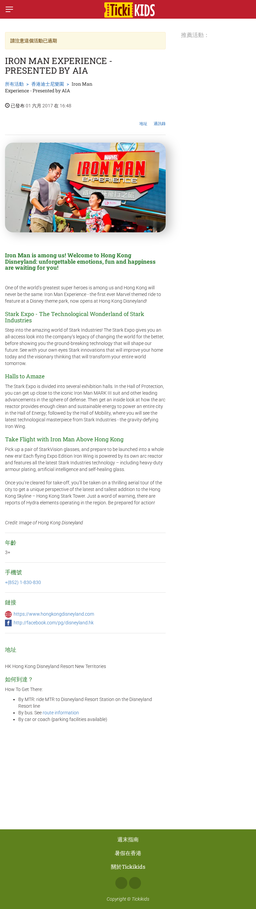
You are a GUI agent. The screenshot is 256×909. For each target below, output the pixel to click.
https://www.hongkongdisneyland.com (54, 614)
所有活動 (14, 84)
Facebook (121, 883)
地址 (143, 123)
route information (61, 712)
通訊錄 (160, 123)
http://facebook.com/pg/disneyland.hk (54, 622)
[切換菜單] (9, 9)
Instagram (135, 883)
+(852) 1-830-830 (23, 582)
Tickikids (140, 899)
